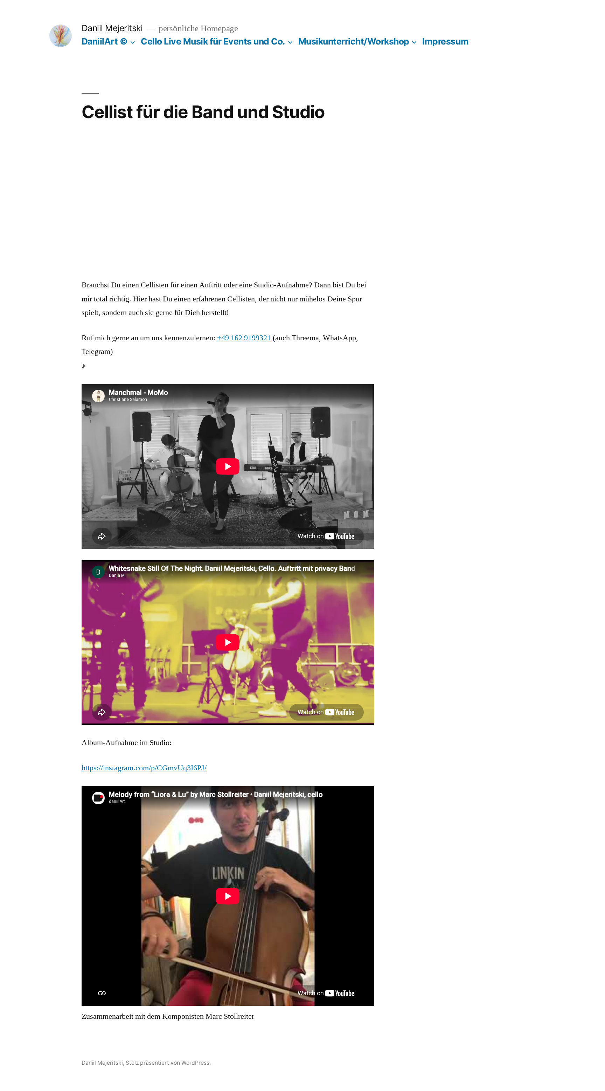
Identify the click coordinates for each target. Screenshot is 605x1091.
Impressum (445, 41)
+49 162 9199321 (244, 338)
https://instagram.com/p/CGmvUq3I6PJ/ (144, 768)
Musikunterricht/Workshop (353, 41)
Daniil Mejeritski (112, 28)
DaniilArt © (105, 41)
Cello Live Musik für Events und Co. (213, 41)
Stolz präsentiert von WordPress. (168, 1062)
